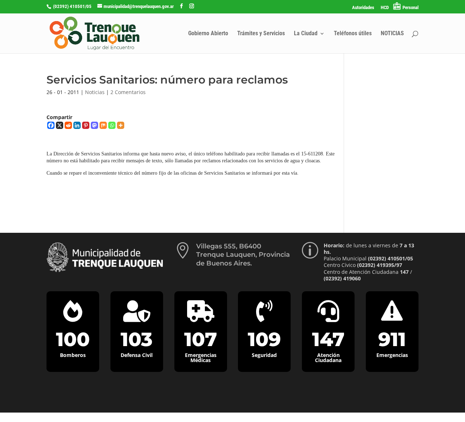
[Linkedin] (77, 125)
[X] (59, 125)
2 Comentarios (128, 92)
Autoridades (363, 7)
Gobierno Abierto (208, 34)
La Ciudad (306, 34)
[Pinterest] (85, 125)
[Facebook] (50, 125)
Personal (410, 7)
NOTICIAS (392, 34)
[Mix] (103, 125)
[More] (120, 125)
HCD (385, 7)
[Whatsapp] (112, 125)
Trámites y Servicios (261, 34)
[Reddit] (68, 125)
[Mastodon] (94, 125)
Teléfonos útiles (353, 34)
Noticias (95, 92)
